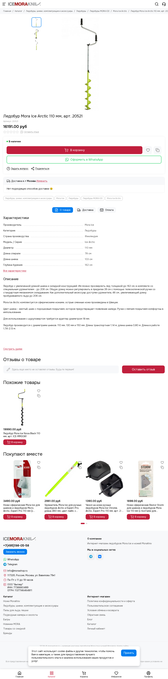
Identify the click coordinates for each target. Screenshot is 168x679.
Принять (129, 653)
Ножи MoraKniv (11, 601)
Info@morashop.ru (17, 570)
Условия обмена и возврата (103, 610)
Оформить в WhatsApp (86, 159)
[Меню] (4, 4)
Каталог (18, 11)
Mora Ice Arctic (120, 11)
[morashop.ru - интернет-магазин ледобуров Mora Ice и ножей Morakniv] (24, 4)
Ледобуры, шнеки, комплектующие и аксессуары (49, 11)
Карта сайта (122, 646)
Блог (90, 619)
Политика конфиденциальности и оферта (111, 601)
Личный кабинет (96, 628)
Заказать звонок (15, 551)
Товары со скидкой (14, 628)
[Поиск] (156, 4)
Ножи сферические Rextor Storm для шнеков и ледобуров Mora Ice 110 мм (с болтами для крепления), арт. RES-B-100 (145, 508)
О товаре (65, 210)
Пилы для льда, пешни (15, 610)
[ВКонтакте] (99, 556)
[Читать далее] (12, 349)
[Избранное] (148, 150)
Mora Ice (60, 198)
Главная (7, 11)
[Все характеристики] (14, 271)
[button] (44, 64)
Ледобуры (81, 11)
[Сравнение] (157, 150)
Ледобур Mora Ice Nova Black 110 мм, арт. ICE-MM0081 (21, 435)
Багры (6, 619)
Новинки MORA (11, 624)
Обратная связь (96, 614)
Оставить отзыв (143, 369)
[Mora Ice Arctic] (89, 64)
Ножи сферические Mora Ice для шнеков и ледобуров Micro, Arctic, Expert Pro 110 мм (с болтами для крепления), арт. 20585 (21, 508)
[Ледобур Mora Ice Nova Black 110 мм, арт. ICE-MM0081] (22, 407)
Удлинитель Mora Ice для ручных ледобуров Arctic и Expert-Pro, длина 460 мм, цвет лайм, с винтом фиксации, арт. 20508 (62, 508)
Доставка (87, 210)
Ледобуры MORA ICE (99, 11)
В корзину (77, 150)
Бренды (7, 633)
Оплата (109, 210)
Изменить (41, 181)
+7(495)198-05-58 (16, 545)
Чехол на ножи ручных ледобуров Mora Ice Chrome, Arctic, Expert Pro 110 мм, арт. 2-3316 (104, 508)
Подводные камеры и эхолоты (20, 614)
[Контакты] (164, 4)
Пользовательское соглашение (105, 605)
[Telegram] (90, 556)
